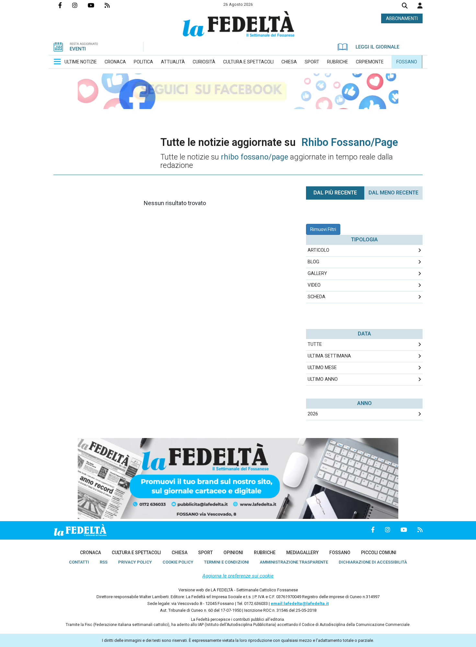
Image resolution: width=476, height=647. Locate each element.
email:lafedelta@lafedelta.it (300, 603)
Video (314, 285)
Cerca (405, 6)
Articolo (318, 250)
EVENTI (78, 49)
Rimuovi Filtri (323, 229)
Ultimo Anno (323, 379)
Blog (313, 262)
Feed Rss (112, 5)
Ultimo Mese (322, 367)
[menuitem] (80, 61)
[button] (420, 5)
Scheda (316, 297)
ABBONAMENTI (402, 18)
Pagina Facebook (65, 5)
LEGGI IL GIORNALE (377, 47)
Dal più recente (335, 193)
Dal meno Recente (393, 193)
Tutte (315, 344)
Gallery (317, 273)
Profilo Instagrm (80, 5)
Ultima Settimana (329, 356)
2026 (313, 414)
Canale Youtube (96, 5)
